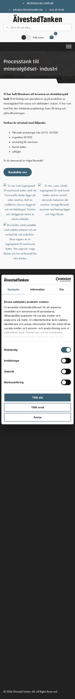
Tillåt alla (37, 397)
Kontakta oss (17, 172)
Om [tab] (61, 289)
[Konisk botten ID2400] (55, 200)
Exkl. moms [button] (38, 37)
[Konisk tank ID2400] (20, 202)
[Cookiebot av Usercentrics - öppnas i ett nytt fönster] (55, 279)
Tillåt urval (37, 407)
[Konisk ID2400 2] (20, 242)
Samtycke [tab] (14, 289)
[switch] (66, 360)
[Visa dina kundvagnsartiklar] (51, 37)
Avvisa (37, 417)
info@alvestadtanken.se (28, 9)
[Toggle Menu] (69, 46)
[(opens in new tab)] (7, 551)
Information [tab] (37, 289)
